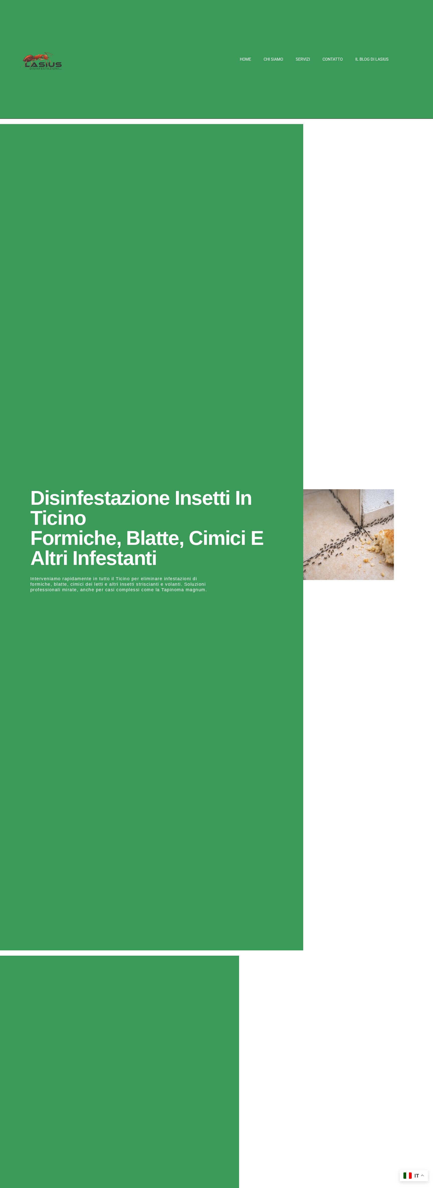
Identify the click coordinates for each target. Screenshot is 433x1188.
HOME (245, 59)
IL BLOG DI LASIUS (372, 59)
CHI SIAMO (273, 59)
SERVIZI (303, 59)
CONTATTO (332, 59)
